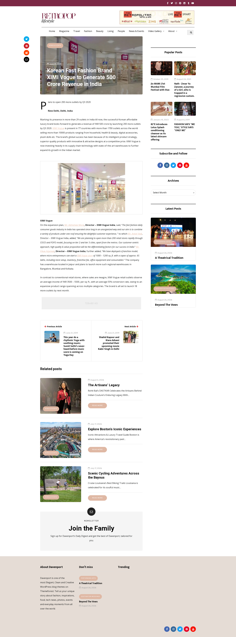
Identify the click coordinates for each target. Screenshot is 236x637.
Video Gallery (155, 31)
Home (52, 31)
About (171, 31)
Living (110, 31)
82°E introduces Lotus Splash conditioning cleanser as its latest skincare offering (159, 132)
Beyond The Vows (166, 304)
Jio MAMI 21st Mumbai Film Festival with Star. (160, 87)
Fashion (88, 31)
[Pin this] (26, 46)
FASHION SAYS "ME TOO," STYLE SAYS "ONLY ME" (184, 127)
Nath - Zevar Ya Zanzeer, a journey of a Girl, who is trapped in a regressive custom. (184, 90)
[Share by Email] (26, 59)
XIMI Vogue (58, 128)
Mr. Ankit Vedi (135, 233)
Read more (97, 405)
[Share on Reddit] (26, 52)
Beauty (99, 31)
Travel (76, 31)
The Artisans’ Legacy (104, 385)
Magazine (64, 31)
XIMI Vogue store (85, 255)
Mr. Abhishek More (74, 225)
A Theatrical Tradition (169, 257)
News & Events (136, 31)
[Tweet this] (26, 39)
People (121, 31)
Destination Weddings (165, 289)
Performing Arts (163, 242)
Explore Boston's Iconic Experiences (114, 429)
